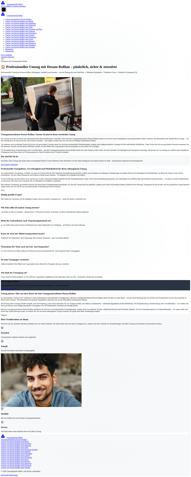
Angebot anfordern (19, 6)
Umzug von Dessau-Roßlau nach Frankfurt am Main (23, 29)
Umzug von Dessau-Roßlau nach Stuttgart (20, 31)
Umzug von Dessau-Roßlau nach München (20, 25)
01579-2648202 (6, 6)
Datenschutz (9, 51)
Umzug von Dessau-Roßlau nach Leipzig (19, 35)
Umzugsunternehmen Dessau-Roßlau (18, 19)
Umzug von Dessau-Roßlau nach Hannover (20, 43)
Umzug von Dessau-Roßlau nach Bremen (19, 41)
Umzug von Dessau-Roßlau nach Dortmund (20, 37)
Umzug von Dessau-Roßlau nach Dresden (20, 47)
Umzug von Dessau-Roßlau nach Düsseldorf (21, 33)
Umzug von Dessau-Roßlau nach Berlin (19, 21)
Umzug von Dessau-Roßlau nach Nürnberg (20, 45)
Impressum (9, 49)
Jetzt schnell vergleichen (9, 164)
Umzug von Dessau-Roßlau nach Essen (19, 39)
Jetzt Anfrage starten (8, 289)
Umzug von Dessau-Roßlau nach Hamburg (20, 23)
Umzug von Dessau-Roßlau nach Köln (18, 27)
